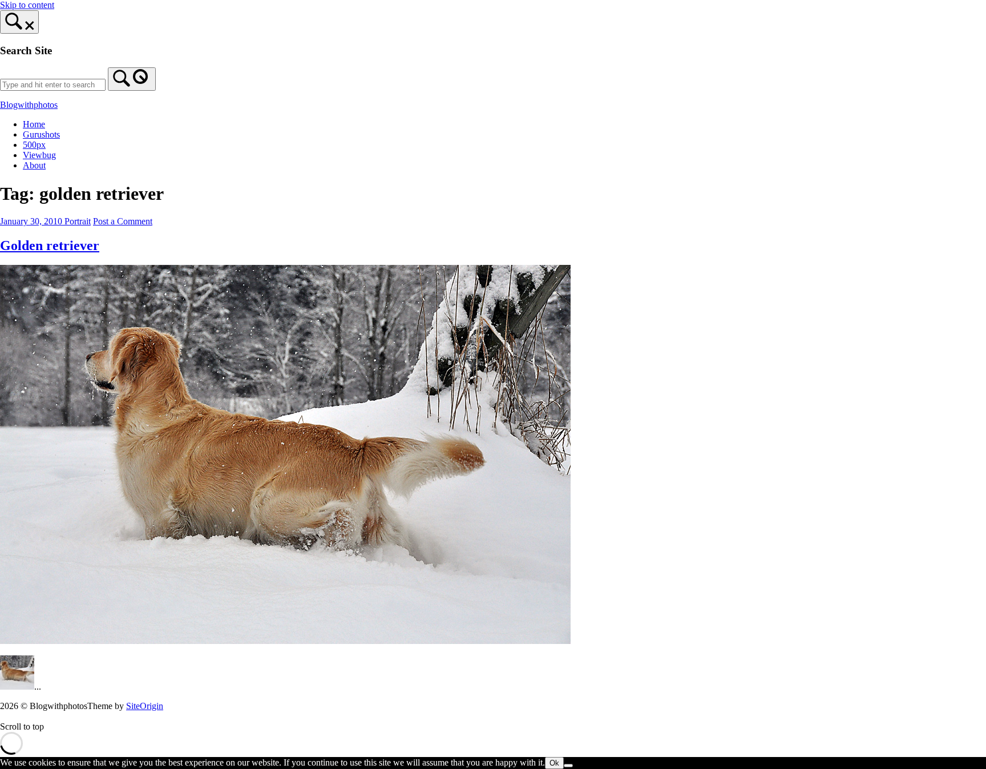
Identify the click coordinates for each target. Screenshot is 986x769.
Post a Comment (122, 221)
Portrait (77, 221)
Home (34, 124)
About (34, 165)
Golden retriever (49, 245)
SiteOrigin (144, 706)
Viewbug (39, 155)
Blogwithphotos (29, 105)
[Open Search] (19, 22)
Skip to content (27, 5)
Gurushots (41, 134)
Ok (554, 763)
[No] (568, 765)
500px (34, 145)
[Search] (132, 79)
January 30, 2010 (32, 221)
